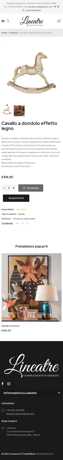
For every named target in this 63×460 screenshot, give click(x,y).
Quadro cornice (10, 326)
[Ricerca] (8, 21)
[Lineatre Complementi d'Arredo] (31, 21)
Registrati (36, 10)
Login (28, 10)
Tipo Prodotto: (9, 214)
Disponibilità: (7, 209)
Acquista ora (16, 198)
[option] (7, 111)
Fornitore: (6, 218)
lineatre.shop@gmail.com (40, 6)
